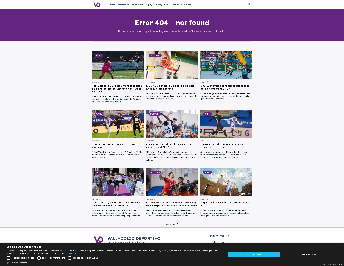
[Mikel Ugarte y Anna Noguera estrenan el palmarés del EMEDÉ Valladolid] (118, 182)
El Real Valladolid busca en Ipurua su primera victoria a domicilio (221, 146)
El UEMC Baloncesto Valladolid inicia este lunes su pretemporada (170, 87)
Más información (72, 253)
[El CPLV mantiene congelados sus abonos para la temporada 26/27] (226, 65)
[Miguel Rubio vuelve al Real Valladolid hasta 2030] (226, 182)
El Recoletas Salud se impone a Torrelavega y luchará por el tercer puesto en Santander (171, 204)
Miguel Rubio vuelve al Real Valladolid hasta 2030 (225, 204)
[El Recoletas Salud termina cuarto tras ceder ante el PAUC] (172, 124)
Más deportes (101, 172)
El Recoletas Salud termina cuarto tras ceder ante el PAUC (168, 146)
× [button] (341, 246)
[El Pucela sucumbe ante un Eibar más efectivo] (118, 124)
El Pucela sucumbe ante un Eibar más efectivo (113, 146)
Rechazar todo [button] (308, 254)
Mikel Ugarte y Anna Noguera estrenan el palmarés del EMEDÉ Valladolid (116, 204)
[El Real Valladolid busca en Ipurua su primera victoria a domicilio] (226, 124)
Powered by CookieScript (332, 265)
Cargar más (171, 224)
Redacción (96, 82)
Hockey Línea (210, 55)
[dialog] (172, 254)
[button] (249, 5)
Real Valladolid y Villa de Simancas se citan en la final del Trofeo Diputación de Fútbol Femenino (117, 88)
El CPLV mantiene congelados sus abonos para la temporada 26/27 (224, 87)
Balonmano (155, 114)
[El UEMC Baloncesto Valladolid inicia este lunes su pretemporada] (172, 65)
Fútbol (99, 55)
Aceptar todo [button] (254, 254)
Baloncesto (155, 55)
